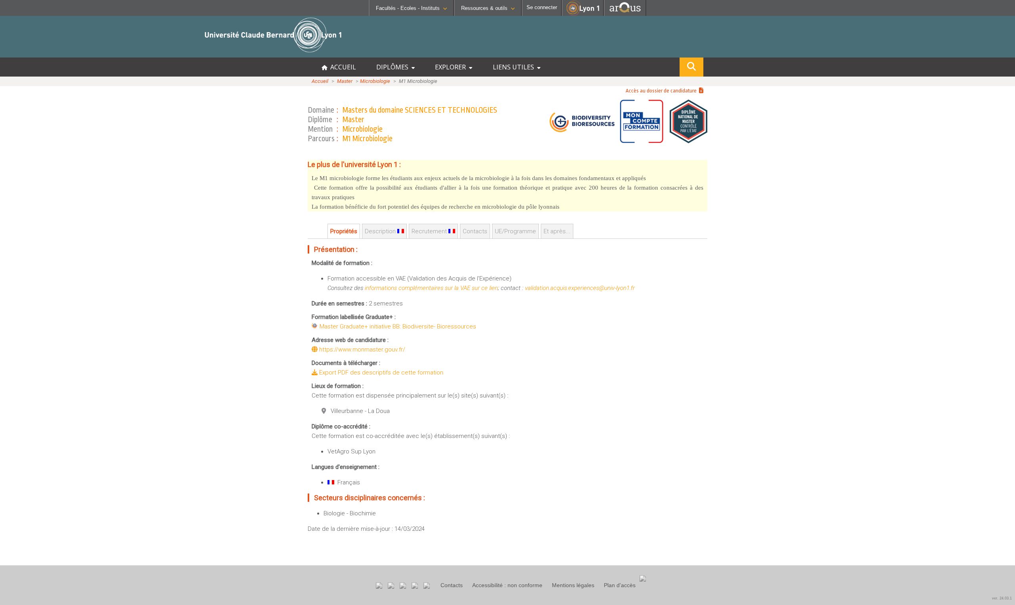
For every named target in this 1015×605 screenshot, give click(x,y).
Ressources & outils (484, 8)
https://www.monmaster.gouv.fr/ (361, 349)
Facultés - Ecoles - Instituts (408, 8)
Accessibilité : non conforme (507, 585)
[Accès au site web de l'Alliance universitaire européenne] (625, 13)
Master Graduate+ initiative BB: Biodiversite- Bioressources (398, 326)
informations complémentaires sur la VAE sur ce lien (431, 288)
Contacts (451, 585)
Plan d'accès (620, 585)
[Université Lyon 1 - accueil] (70, 53)
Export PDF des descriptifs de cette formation (380, 372)
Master (344, 81)
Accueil (320, 81)
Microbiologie (375, 81)
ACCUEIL (341, 67)
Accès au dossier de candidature (662, 91)
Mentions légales (573, 585)
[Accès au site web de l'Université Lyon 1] (583, 14)
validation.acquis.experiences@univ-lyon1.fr (580, 288)
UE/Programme (515, 231)
